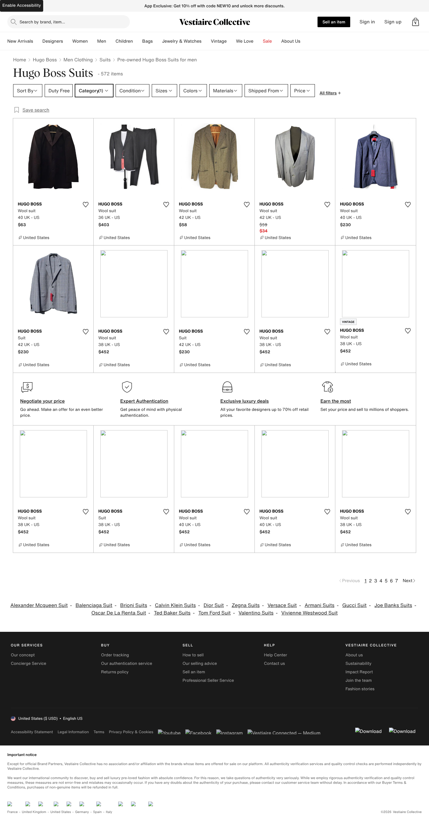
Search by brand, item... (42, 22)
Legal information (73, 732)
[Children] (137, 41)
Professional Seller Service (208, 680)
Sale (267, 41)
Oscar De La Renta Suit (118, 613)
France (12, 812)
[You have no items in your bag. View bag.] (415, 22)
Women (80, 41)
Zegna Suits (246, 605)
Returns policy (114, 672)
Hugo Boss (45, 59)
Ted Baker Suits (172, 613)
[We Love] (258, 41)
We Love (245, 41)
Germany (82, 812)
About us (354, 655)
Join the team (359, 680)
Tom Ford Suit (214, 613)
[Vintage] (231, 41)
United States (60, 812)
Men (101, 41)
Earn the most (335, 400)
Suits (105, 59)
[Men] (111, 41)
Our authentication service (126, 663)
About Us (290, 41)
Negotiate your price (42, 400)
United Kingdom (34, 812)
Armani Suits (319, 605)
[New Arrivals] (37, 41)
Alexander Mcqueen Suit (39, 605)
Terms (98, 732)
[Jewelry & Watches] (206, 41)
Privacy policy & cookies (131, 732)
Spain (97, 812)
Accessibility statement (32, 732)
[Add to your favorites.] (85, 204)
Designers (52, 41)
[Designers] (67, 41)
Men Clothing (78, 59)
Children (124, 41)
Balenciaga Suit (94, 605)
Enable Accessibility (21, 5)
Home (19, 59)
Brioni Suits (133, 605)
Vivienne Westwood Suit (309, 613)
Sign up (393, 22)
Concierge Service (28, 663)
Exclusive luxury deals (244, 400)
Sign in (367, 22)
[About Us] (305, 41)
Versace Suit (282, 605)
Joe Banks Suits (393, 605)
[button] (415, 22)
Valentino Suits (255, 613)
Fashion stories (360, 689)
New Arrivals (20, 41)
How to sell (192, 655)
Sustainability (359, 663)
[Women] (92, 41)
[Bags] (157, 41)
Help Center (275, 655)
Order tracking (115, 655)
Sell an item (333, 22)
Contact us (274, 663)
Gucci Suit (354, 605)
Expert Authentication (144, 400)
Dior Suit (214, 605)
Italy (109, 812)
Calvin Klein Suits (175, 605)
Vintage (218, 41)
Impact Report (359, 672)
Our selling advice (199, 663)
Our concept (23, 655)
